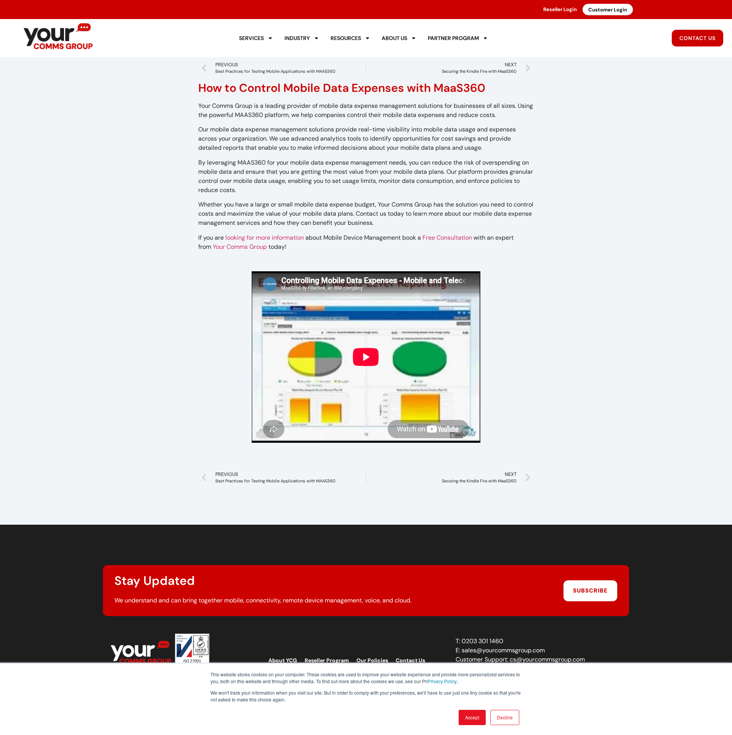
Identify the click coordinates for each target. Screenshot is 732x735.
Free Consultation (447, 238)
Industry (297, 38)
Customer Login (607, 9)
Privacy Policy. (443, 681)
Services (251, 38)
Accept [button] (472, 717)
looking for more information (264, 238)
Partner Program (453, 38)
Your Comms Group (240, 247)
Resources (346, 38)
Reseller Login (560, 9)
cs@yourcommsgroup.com (547, 659)
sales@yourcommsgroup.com (503, 650)
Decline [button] (505, 717)
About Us (394, 38)
